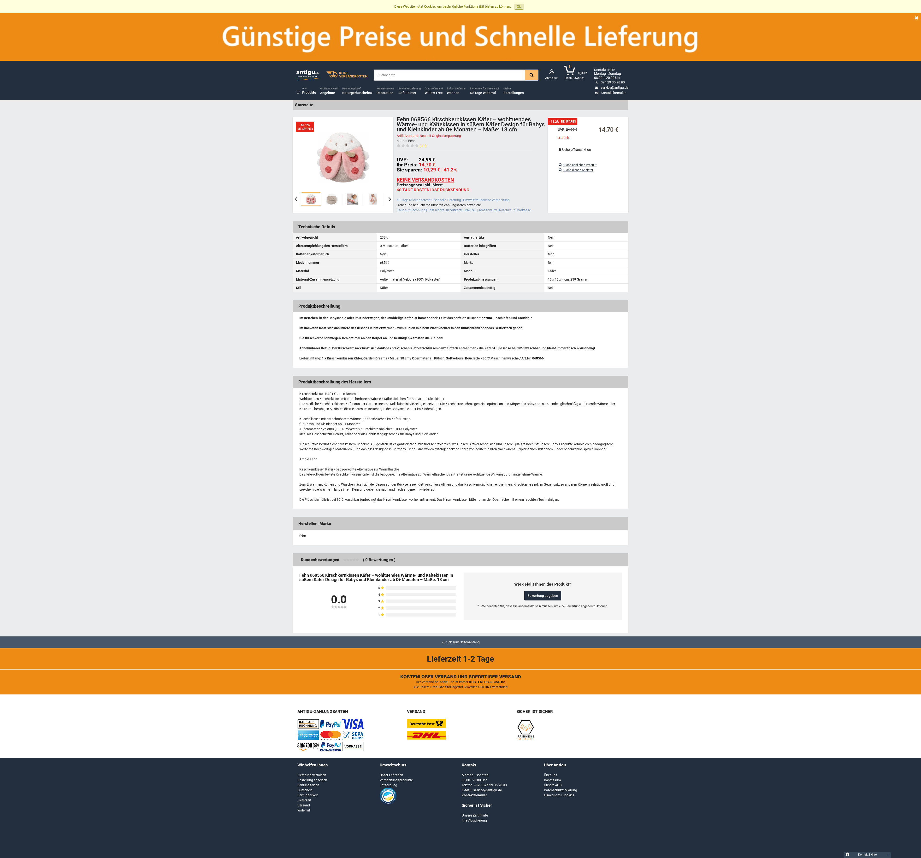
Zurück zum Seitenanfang (461, 642)
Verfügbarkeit (307, 795)
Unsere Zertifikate (475, 815)
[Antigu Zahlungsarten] (308, 728)
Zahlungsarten (308, 785)
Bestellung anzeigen (312, 780)
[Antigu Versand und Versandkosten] (426, 738)
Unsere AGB (553, 785)
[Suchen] (531, 75)
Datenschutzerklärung (560, 790)
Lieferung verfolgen (311, 775)
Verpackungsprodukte (396, 780)
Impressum (552, 780)
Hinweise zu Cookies (559, 795)
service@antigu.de (614, 87)
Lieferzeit (304, 800)
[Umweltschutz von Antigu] (388, 803)
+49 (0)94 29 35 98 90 (490, 785)
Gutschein (305, 790)
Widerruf (303, 810)
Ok (519, 6)
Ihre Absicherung (474, 820)
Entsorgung (388, 785)
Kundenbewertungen (320, 559)
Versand (303, 805)
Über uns (550, 775)
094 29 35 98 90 (613, 82)
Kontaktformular (613, 93)
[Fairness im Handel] (525, 739)
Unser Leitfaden (391, 775)
